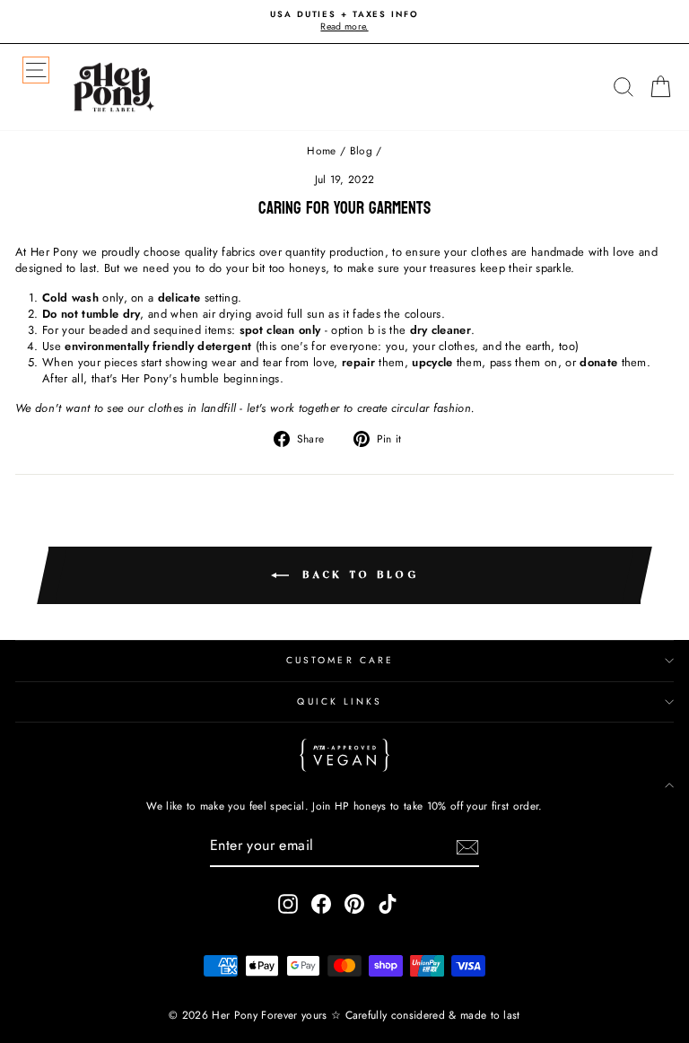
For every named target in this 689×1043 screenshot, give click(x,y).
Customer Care (340, 660)
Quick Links (339, 701)
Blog (361, 150)
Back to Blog (357, 575)
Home (321, 150)
